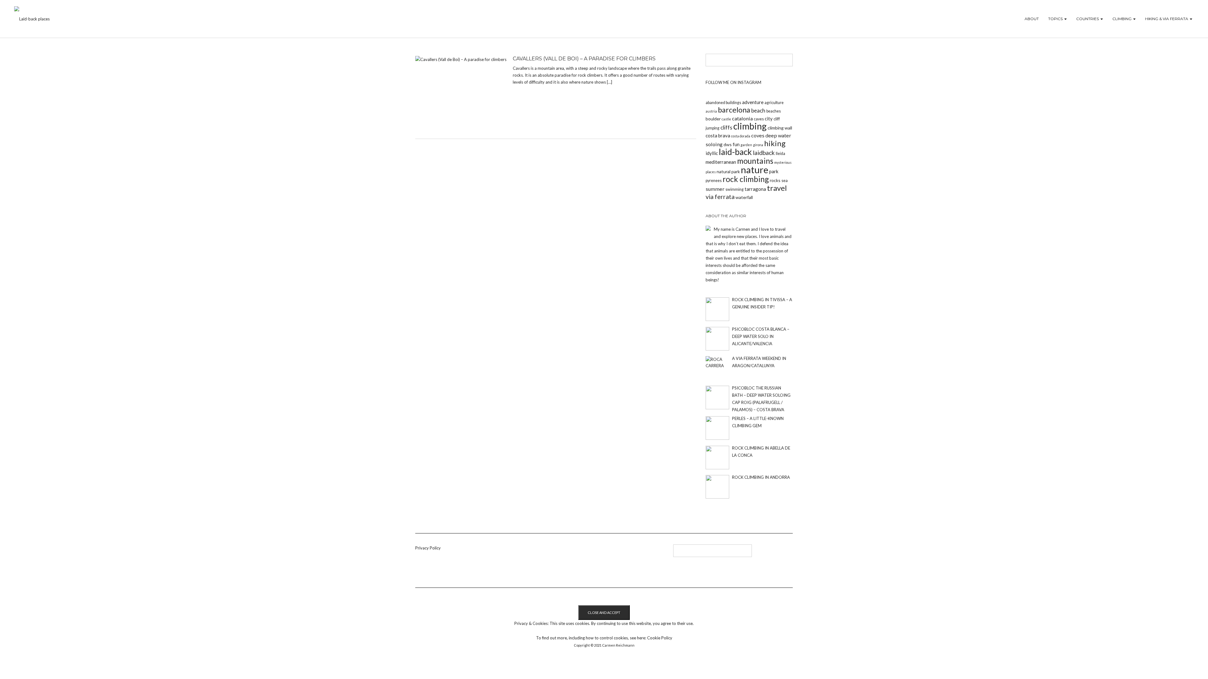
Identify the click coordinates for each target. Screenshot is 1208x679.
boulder (713, 118)
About (1032, 18)
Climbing (1122, 18)
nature (754, 169)
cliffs (726, 127)
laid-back (735, 152)
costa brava (718, 135)
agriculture (774, 102)
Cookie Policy (659, 637)
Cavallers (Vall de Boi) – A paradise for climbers (584, 59)
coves (757, 135)
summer (715, 189)
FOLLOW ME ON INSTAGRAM (733, 82)
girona (758, 145)
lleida (780, 153)
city (769, 118)
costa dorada (740, 136)
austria (711, 111)
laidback (764, 152)
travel (777, 187)
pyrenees (714, 180)
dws (728, 144)
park (774, 171)
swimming (734, 189)
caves (759, 119)
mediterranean (721, 162)
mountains (755, 160)
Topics (1056, 18)
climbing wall (780, 127)
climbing (750, 126)
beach (758, 110)
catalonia (742, 118)
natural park (728, 171)
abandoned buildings (723, 102)
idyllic (712, 153)
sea (784, 180)
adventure (752, 102)
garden (746, 145)
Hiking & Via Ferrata (1167, 18)
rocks (775, 180)
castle (726, 119)
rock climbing (746, 179)
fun (736, 144)
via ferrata (720, 196)
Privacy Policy (428, 547)
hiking (775, 143)
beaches (773, 111)
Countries (1088, 18)
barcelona (734, 109)
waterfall (744, 197)
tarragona (755, 189)
